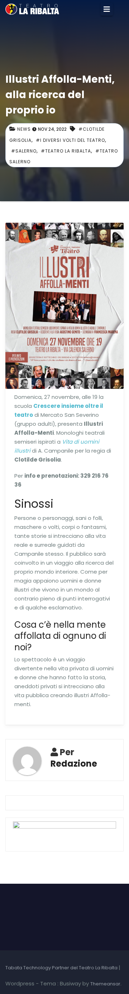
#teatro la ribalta (66, 151)
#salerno (24, 151)
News (24, 129)
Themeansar (105, 983)
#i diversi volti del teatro (70, 140)
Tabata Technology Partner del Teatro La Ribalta (62, 967)
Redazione (74, 763)
